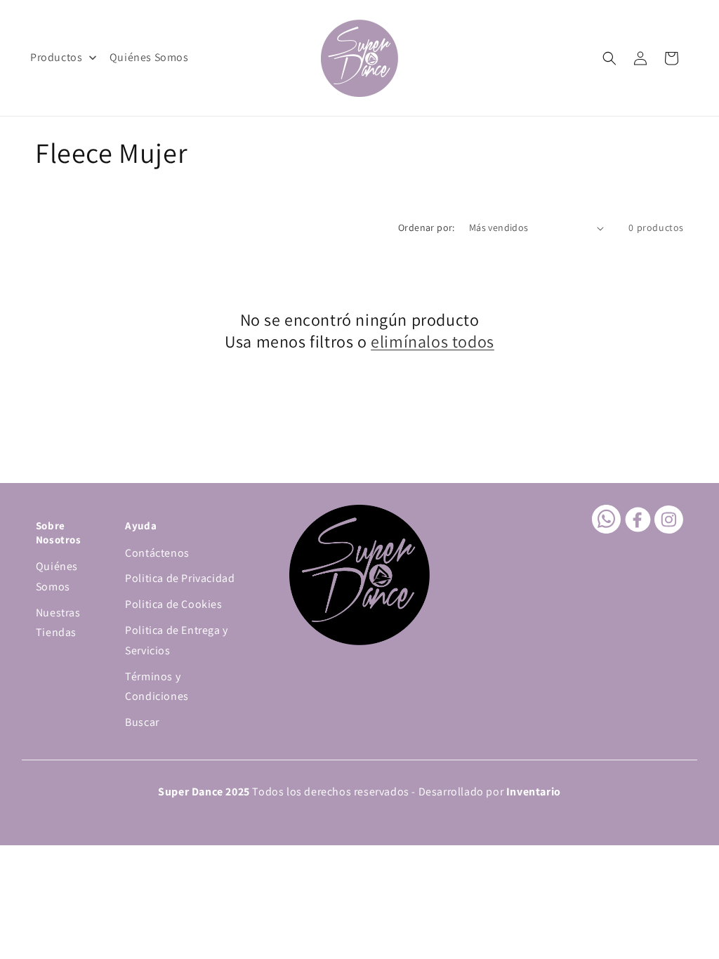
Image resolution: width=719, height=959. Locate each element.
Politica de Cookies (173, 604)
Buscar (142, 722)
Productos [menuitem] (56, 57)
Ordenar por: (426, 227)
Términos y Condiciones (157, 686)
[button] (609, 58)
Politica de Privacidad (180, 578)
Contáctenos (157, 552)
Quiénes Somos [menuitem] (149, 57)
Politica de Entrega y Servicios (176, 640)
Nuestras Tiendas (58, 622)
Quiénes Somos (57, 576)
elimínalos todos (432, 341)
